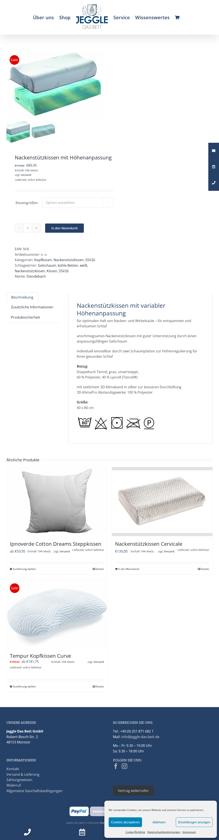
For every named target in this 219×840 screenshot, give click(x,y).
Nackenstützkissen (68, 259)
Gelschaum (47, 265)
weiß (83, 265)
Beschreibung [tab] (22, 297)
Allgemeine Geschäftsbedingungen (34, 791)
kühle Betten (68, 265)
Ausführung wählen (24, 569)
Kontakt (12, 768)
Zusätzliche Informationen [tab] (32, 307)
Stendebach (36, 276)
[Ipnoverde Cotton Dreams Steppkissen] (57, 501)
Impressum (189, 832)
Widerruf (13, 785)
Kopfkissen (43, 259)
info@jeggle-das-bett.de (140, 736)
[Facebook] (115, 766)
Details (100, 569)
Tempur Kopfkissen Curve (40, 655)
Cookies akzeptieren (125, 822)
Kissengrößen (27, 202)
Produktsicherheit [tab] (25, 317)
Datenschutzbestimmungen (163, 832)
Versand (26, 175)
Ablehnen (159, 822)
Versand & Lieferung (22, 774)
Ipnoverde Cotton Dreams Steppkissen (55, 543)
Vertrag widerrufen (133, 790)
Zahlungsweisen (19, 779)
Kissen (52, 271)
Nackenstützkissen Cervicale (148, 543)
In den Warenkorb (64, 228)
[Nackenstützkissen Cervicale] (162, 501)
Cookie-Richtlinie (135, 832)
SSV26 (90, 259)
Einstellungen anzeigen (194, 822)
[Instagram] (124, 766)
